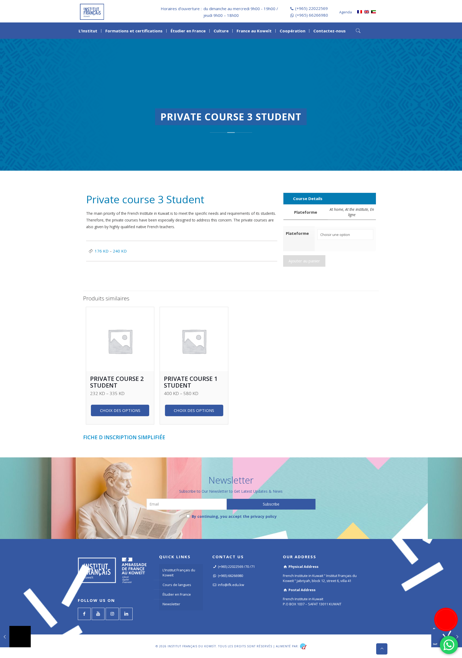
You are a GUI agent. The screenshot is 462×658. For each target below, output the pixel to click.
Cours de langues (177, 584)
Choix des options (120, 410)
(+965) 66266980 (311, 15)
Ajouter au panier (304, 260)
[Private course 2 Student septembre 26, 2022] (15, 636)
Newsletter (171, 604)
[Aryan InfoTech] (303, 646)
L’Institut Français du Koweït (179, 572)
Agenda (345, 12)
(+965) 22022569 (311, 8)
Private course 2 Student (117, 381)
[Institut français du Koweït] (92, 11)
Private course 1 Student (191, 381)
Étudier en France (177, 594)
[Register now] (446, 619)
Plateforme (297, 233)
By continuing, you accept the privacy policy (234, 516)
